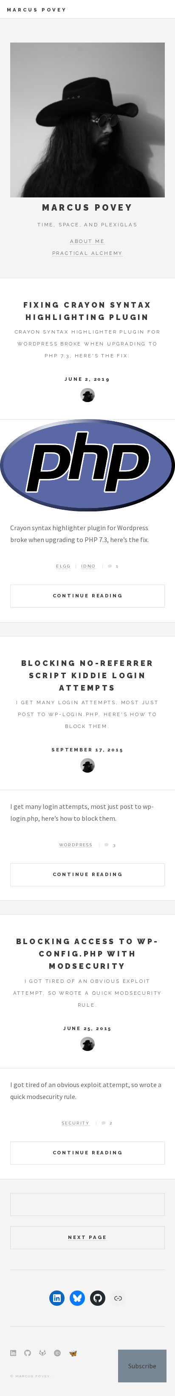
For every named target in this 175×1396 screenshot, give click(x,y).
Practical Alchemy (87, 253)
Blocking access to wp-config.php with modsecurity (87, 954)
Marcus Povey (37, 10)
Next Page (87, 1237)
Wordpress (76, 844)
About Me (87, 241)
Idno (88, 566)
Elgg (63, 566)
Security (76, 1123)
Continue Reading (88, 596)
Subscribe (142, 1366)
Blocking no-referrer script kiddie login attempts (87, 675)
